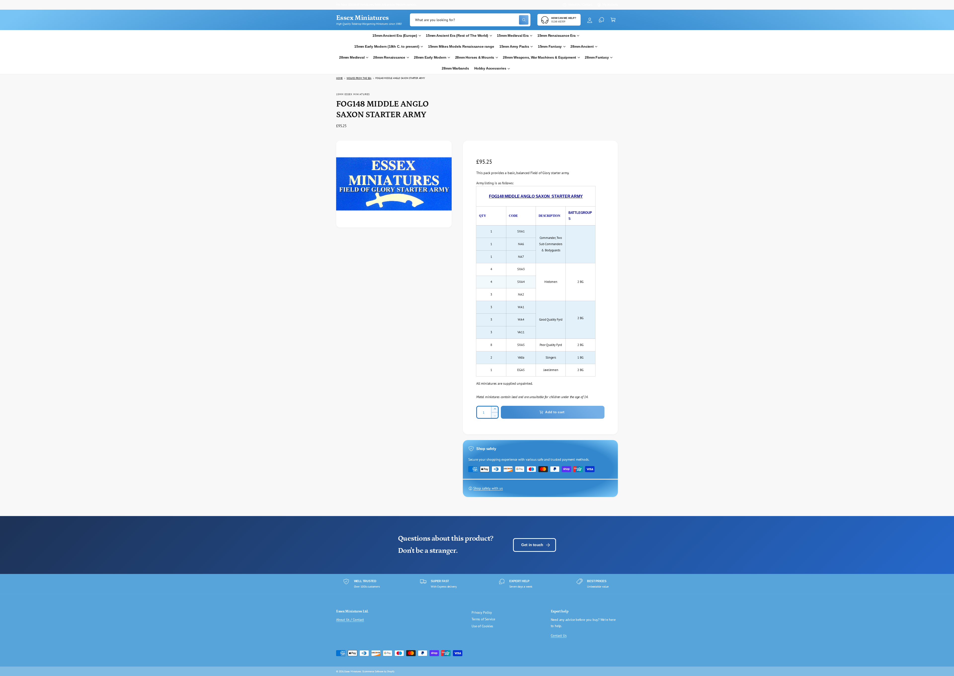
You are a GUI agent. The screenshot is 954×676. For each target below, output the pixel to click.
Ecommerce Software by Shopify (378, 671)
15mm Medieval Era (512, 36)
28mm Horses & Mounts (474, 57)
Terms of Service (483, 619)
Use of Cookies (482, 626)
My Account (610, 4)
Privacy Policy (482, 612)
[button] (613, 20)
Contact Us (559, 635)
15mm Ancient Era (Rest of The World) (457, 36)
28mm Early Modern (430, 57)
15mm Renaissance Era (556, 36)
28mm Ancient (582, 46)
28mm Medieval (351, 57)
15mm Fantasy (550, 46)
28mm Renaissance (389, 57)
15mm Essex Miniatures (353, 94)
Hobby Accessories (490, 68)
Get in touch (532, 545)
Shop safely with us (488, 488)
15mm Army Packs (514, 46)
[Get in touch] (601, 20)
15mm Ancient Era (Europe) (394, 36)
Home (339, 78)
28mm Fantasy (597, 57)
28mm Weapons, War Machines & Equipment (539, 57)
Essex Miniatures (352, 671)
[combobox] (470, 20)
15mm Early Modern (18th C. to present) (386, 46)
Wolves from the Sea (359, 78)
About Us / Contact (580, 4)
